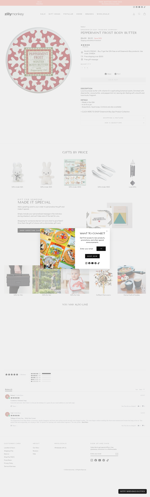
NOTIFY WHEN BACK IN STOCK (132, 491)
